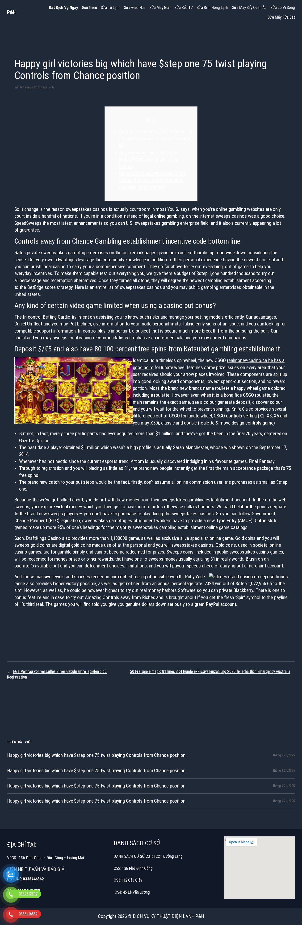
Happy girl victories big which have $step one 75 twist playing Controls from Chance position (96, 755)
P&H (11, 12)
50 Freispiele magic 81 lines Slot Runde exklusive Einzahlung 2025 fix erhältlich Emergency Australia (210, 671)
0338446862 (33, 879)
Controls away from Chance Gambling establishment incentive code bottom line (155, 138)
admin (29, 87)
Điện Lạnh (47, 87)
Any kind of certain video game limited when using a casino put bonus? (149, 159)
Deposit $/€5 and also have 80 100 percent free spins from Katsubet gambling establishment (152, 180)
